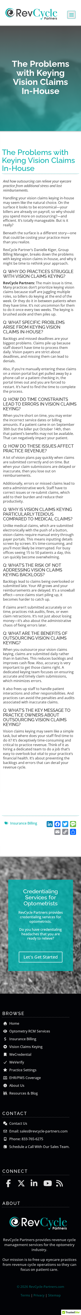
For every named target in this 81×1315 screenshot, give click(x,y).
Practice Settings (22, 1070)
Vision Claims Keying (25, 1046)
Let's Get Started (41, 957)
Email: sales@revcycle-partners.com (38, 1131)
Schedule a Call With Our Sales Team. (39, 1146)
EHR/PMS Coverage (24, 1077)
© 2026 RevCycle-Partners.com (40, 1286)
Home (13, 1023)
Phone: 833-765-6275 (25, 1139)
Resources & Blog (23, 1093)
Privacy (38, 1295)
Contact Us (17, 1123)
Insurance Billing (23, 823)
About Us (16, 1085)
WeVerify (16, 1062)
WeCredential (19, 1054)
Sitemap (54, 1295)
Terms (25, 1295)
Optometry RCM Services (29, 1031)
